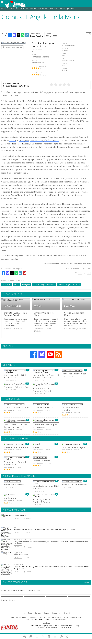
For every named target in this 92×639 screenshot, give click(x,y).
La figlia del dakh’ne (43, 407)
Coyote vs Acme (20, 515)
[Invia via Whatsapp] (23, 35)
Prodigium (24, 140)
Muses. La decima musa (16, 447)
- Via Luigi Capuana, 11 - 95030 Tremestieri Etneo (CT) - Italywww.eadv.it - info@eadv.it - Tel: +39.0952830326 (55, 627)
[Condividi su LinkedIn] (27, 35)
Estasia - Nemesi (41, 460)
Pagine (64, 63)
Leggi (19, 518)
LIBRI (15, 527)
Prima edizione (37, 50)
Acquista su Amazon (13, 47)
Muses (36, 447)
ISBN (63, 58)
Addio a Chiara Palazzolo (74, 484)
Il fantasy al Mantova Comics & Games (43, 500)
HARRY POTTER (18, 564)
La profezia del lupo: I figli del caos (46, 487)
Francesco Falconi (20, 143)
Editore (64, 43)
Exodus (4, 600)
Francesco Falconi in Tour (17, 387)
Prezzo (64, 68)
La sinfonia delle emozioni (70, 408)
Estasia (12, 140)
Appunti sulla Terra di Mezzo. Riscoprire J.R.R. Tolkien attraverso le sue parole (45, 529)
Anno (64, 53)
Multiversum (10, 498)
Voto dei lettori (37, 72)
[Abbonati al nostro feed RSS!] (58, 354)
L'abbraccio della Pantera (17, 407)
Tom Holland (43, 9)
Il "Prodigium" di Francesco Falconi (42, 389)
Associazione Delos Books (40, 619)
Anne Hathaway (22, 9)
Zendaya (33, 9)
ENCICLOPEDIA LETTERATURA (23, 539)
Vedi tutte (86, 582)
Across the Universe (14, 484)
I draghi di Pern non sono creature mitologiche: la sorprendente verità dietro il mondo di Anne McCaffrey (51, 542)
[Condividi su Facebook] (10, 35)
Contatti (67, 613)
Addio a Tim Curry (21, 554)
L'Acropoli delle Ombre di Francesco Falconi (46, 376)
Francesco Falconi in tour (74, 373)
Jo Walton (71, 9)
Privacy (38, 613)
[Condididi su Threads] (18, 35)
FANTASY (38, 306)
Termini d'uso (27, 613)
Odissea (62, 9)
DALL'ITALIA (69, 306)
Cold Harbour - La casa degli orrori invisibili (15, 425)
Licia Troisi (14, 95)
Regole (46, 613)
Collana (65, 48)
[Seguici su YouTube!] (50, 354)
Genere (34, 60)
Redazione (56, 613)
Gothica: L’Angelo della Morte (44, 140)
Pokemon (53, 9)
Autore (34, 54)
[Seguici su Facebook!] (33, 354)
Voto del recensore (39, 66)
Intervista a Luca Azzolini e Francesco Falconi (15, 314)
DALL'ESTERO (18, 552)
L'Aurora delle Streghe (73, 447)
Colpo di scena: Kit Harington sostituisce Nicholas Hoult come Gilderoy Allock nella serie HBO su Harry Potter (52, 567)
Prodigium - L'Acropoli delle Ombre (15, 463)
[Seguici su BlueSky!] (42, 354)
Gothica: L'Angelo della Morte (44, 314)
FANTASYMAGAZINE (12, 306)
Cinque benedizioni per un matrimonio (45, 425)
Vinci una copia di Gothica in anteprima (17, 376)
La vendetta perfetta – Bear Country (17, 590)
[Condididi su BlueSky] (14, 35)
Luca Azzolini (36, 36)
